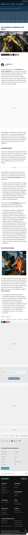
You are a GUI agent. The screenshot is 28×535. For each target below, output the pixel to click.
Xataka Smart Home (5, 491)
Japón (17, 21)
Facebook (11, 55)
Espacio (22, 21)
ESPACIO (13, 4)
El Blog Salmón (17, 510)
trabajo (21, 319)
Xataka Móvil (4, 487)
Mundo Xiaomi (4, 492)
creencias (3, 464)
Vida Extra (16, 487)
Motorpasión (17, 502)
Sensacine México (18, 522)
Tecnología (8, 319)
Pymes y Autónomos (18, 512)
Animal (4, 21)
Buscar (26, 473)
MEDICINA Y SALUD (5, 4)
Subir (23, 478)
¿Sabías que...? (4, 451)
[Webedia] (25, 1)
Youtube (12, 441)
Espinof (15, 495)
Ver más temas (5, 468)
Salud (15, 456)
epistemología (17, 461)
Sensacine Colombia (18, 524)
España (8, 21)
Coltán (17, 435)
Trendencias (3, 510)
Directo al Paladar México (6, 526)
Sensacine (16, 493)
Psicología (16, 451)
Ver (14, 378)
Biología (3, 456)
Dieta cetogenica (24, 435)
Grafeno (12, 435)
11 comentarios (6, 54)
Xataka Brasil (4, 522)
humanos (15, 319)
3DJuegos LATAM (17, 520)
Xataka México (4, 520)
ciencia (2, 461)
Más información (15, 533)
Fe (14, 459)
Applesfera (3, 489)
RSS (17, 441)
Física (15, 454)
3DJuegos (16, 485)
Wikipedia (8, 316)
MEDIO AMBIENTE (20, 4)
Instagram (14, 441)
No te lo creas (4, 454)
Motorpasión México (18, 526)
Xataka (2, 485)
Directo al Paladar (5, 502)
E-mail (18, 55)
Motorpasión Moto (18, 504)
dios (15, 464)
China (13, 21)
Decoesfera (3, 512)
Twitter (13, 55)
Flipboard (16, 55)
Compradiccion (4, 514)
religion (3, 459)
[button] (9, 64)
